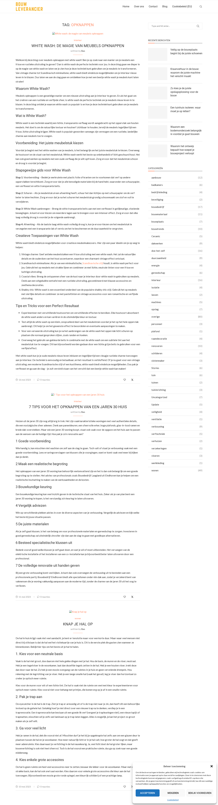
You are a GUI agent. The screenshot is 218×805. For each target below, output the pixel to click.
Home (126, 6)
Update (176, 404)
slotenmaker (176, 360)
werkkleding (176, 463)
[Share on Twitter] (132, 379)
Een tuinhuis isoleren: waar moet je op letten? (185, 109)
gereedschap (176, 272)
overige (176, 316)
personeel (176, 324)
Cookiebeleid (173, 800)
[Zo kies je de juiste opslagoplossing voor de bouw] (157, 93)
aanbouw (176, 177)
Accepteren (147, 793)
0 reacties (45, 379)
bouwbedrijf (176, 206)
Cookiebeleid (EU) (182, 6)
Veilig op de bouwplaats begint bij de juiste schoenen (186, 51)
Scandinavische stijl (93, 263)
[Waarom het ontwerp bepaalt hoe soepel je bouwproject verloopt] (157, 151)
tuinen (176, 382)
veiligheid (176, 411)
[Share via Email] (139, 379)
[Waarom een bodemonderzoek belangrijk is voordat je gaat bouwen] (157, 131)
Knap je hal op (78, 624)
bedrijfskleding (176, 192)
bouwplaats (176, 221)
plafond (176, 331)
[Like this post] (125, 379)
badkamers (176, 184)
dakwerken (176, 243)
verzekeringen (176, 448)
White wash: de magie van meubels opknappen (77, 46)
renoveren (176, 346)
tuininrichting (176, 389)
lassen (176, 294)
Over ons (139, 6)
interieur (176, 280)
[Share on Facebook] (129, 379)
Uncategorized (176, 397)
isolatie (176, 287)
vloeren (176, 455)
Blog (164, 6)
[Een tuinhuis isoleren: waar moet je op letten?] (157, 112)
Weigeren (173, 793)
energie (176, 265)
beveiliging (176, 199)
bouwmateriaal (176, 214)
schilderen (176, 353)
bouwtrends (176, 228)
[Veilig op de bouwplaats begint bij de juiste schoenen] (157, 54)
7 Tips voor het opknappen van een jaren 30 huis (78, 407)
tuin (176, 375)
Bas (83, 50)
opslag (176, 309)
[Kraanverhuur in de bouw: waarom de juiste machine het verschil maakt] (157, 73)
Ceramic (176, 236)
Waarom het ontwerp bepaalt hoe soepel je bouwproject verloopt (182, 150)
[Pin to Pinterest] (136, 379)
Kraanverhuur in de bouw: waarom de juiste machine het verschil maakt (185, 72)
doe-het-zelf (176, 250)
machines (176, 302)
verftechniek (176, 433)
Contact (153, 6)
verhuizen (176, 441)
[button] (211, 766)
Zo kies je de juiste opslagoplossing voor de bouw (184, 92)
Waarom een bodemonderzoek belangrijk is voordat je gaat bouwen (186, 130)
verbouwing (176, 426)
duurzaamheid (176, 258)
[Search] (200, 6)
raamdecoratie (176, 338)
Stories (176, 368)
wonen (176, 470)
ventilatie (176, 419)
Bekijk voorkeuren (199, 793)
